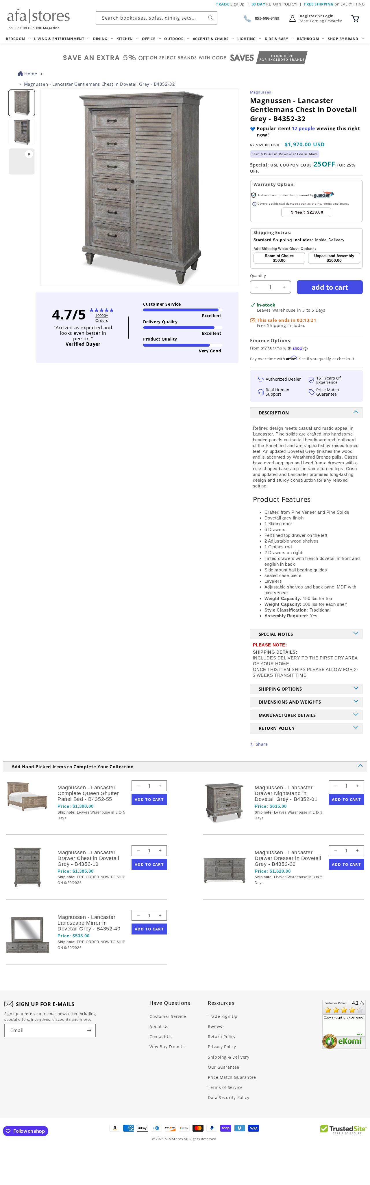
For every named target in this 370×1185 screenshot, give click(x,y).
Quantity (258, 275)
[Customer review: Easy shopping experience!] (344, 1024)
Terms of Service (225, 1087)
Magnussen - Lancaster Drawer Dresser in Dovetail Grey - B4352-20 (288, 858)
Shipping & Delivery (228, 1057)
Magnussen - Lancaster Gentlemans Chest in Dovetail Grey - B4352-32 (99, 84)
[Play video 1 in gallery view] (21, 161)
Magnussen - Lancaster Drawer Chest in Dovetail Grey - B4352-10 (88, 858)
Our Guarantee (223, 1067)
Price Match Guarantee (232, 1077)
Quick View (88, 828)
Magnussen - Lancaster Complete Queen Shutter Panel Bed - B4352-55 (88, 793)
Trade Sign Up (223, 1016)
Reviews (216, 1026)
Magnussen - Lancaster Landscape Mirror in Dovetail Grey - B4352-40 (89, 923)
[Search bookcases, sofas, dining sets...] (210, 18)
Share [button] (262, 744)
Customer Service (167, 1016)
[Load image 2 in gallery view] (21, 132)
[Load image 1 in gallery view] (21, 103)
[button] (355, 18)
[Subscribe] (89, 1030)
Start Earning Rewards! (321, 20)
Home (30, 73)
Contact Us (160, 1036)
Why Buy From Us (167, 1046)
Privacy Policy (222, 1046)
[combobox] (156, 18)
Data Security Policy (228, 1097)
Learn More (307, 154)
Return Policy (222, 1036)
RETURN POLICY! (274, 4)
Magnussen (260, 92)
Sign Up (230, 4)
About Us (159, 1026)
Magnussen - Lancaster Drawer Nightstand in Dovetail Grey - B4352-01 (286, 793)
